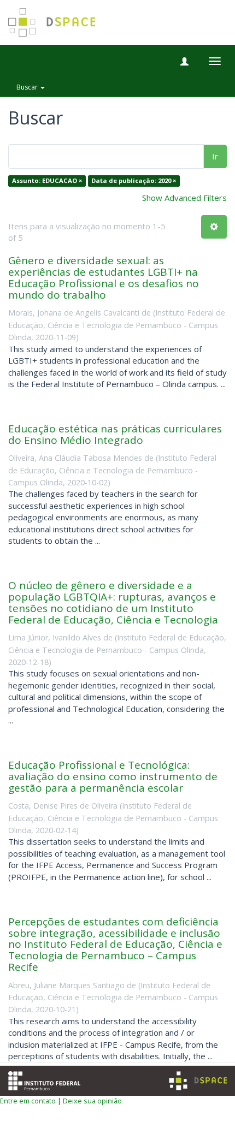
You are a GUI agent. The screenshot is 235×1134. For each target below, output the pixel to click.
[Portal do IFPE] (44, 1079)
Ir (215, 156)
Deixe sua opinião (92, 1101)
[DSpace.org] (198, 1080)
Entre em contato (28, 1101)
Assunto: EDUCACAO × (47, 181)
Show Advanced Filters (184, 197)
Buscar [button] (27, 87)
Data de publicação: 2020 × (133, 181)
